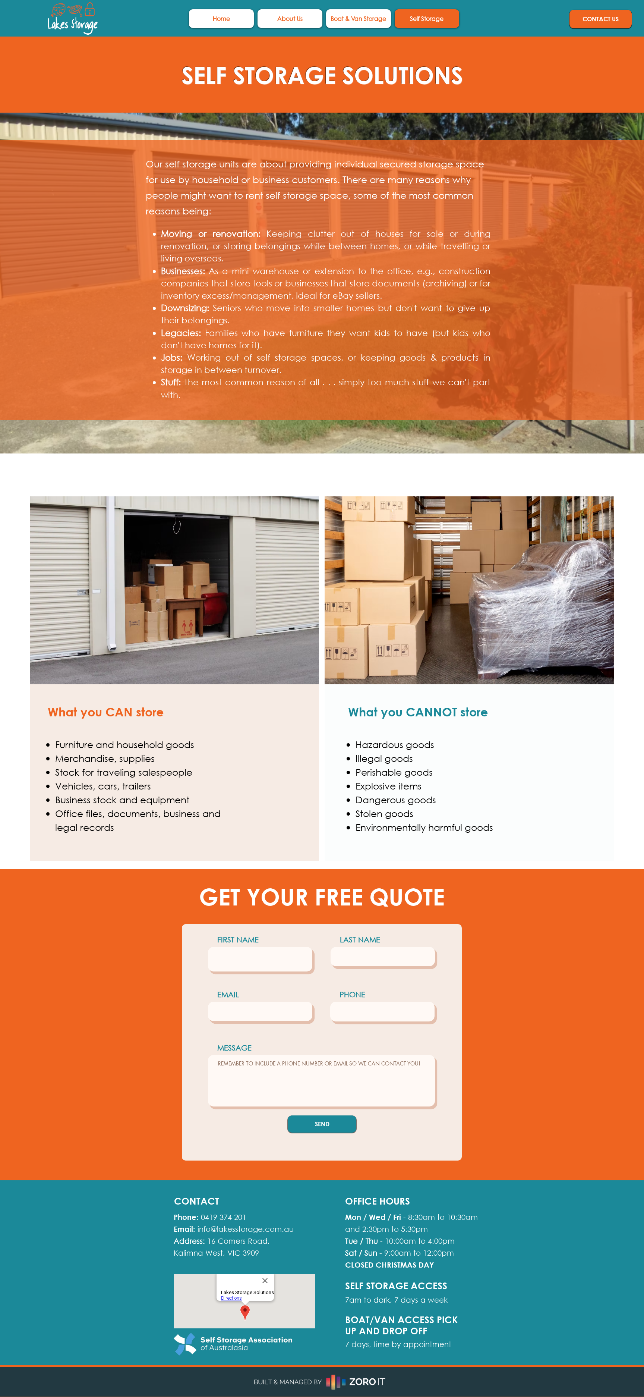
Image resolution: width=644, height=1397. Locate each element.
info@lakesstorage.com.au (246, 1229)
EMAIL (228, 994)
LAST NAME (360, 940)
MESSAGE (234, 1048)
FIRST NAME (238, 940)
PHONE (352, 994)
